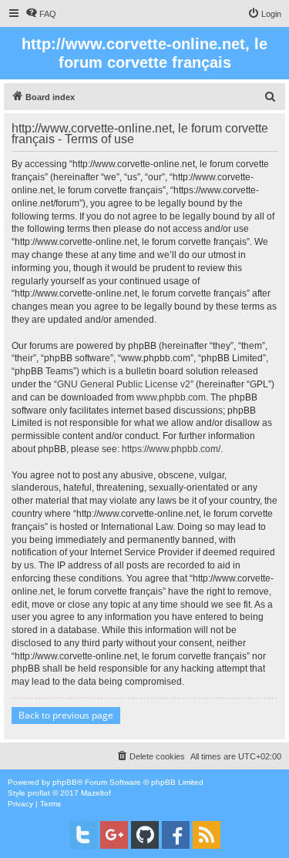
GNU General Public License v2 (123, 384)
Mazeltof (96, 793)
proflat (39, 793)
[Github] (145, 835)
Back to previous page (65, 715)
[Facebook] (176, 835)
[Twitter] (83, 835)
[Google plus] (114, 835)
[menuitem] (40, 14)
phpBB (64, 782)
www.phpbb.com (171, 397)
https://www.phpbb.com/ (171, 449)
